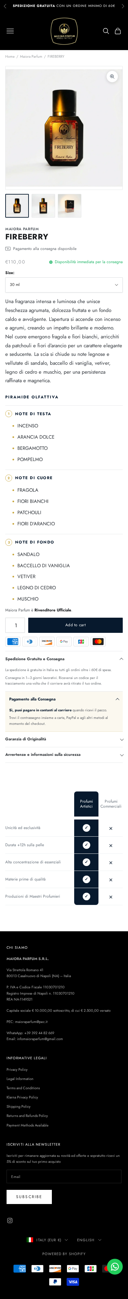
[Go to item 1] (17, 206)
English (86, 1240)
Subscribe (29, 1197)
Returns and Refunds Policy (27, 1115)
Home (10, 56)
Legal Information (20, 1078)
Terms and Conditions (23, 1088)
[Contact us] (115, 1267)
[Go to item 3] (69, 206)
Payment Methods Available (28, 1125)
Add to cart (75, 625)
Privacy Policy (17, 1069)
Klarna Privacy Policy (22, 1097)
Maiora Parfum (31, 56)
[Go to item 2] (43, 206)
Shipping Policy (19, 1106)
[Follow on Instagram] (10, 1220)
